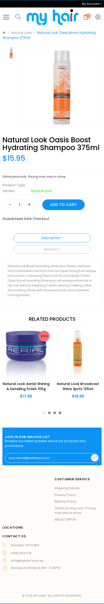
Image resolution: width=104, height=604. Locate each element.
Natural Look (21, 32)
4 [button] (60, 412)
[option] (62, 87)
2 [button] (49, 412)
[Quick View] (18, 364)
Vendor (8, 191)
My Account (91, 4)
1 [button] (44, 412)
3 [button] (54, 412)
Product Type (13, 185)
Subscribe (94, 457)
